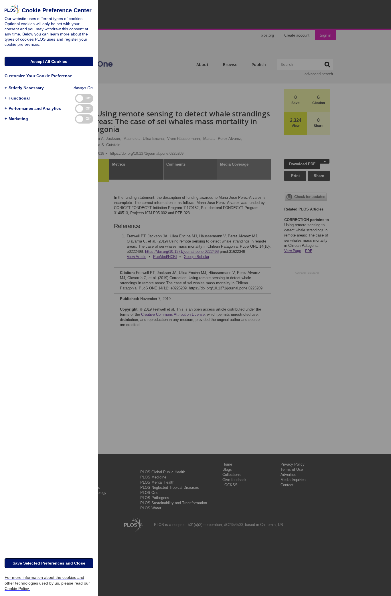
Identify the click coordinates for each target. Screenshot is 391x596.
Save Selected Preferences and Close (49, 563)
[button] (24, 88)
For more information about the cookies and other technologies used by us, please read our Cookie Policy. (47, 583)
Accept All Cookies (48, 61)
